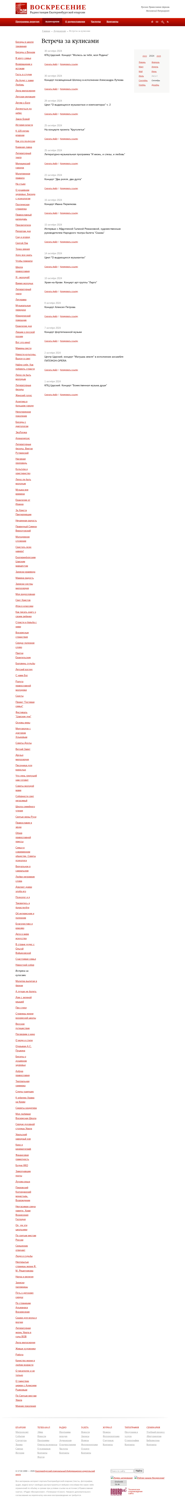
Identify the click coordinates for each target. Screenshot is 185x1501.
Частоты (96, 21)
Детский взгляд (24, 669)
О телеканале (44, 1448)
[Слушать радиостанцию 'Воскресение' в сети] (150, 1477)
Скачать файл (50, 64)
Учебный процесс (156, 1432)
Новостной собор (25, 965)
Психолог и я (23, 897)
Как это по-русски (25, 141)
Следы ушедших (25, 1091)
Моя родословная (25, 594)
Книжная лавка (24, 147)
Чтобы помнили (24, 261)
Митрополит (22, 1432)
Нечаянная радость (26, 520)
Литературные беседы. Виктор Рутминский (24, 448)
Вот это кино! (23, 342)
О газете (85, 1448)
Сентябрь (143, 80)
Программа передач (27, 21)
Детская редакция (25, 96)
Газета (85, 1427)
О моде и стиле (24, 1040)
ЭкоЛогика (21, 432)
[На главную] (152, 22)
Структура (21, 1440)
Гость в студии (24, 74)
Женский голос (24, 395)
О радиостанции (75, 21)
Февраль (156, 62)
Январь (142, 62)
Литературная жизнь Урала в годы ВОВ (23, 1332)
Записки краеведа (25, 571)
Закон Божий (23, 119)
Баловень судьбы (25, 663)
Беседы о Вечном (25, 52)
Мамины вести (23, 348)
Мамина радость (25, 578)
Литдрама (21, 299)
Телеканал (43, 1427)
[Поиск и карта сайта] (162, 22)
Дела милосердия (25, 90)
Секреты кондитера (26, 1108)
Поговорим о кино (25, 1034)
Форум (40, 1457)
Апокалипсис (23, 438)
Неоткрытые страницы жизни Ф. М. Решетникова (26, 1266)
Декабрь (155, 85)
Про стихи (21, 1007)
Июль (141, 76)
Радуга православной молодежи (23, 686)
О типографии (132, 1440)
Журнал (107, 1427)
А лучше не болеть (26, 991)
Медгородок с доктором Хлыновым (23, 733)
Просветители (23, 225)
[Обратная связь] (157, 22)
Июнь (154, 71)
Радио (62, 1427)
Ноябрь (142, 85)
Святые (19, 1448)
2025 (159, 56)
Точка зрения (23, 249)
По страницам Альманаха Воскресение (23, 1307)
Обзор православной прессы (23, 837)
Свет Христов (23, 600)
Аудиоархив (59, 31)
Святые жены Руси (26, 816)
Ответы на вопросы (47, 1444)
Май (141, 71)
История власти (24, 125)
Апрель (155, 67)
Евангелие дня (24, 326)
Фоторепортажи (89, 1444)
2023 (145, 56)
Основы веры (23, 722)
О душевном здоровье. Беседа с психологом (25, 194)
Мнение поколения (26, 1406)
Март (141, 67)
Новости (41, 1436)
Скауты (19, 696)
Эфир (40, 1432)
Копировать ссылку (69, 64)
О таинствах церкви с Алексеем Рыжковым (26, 1385)
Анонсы (85, 1436)
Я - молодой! (23, 277)
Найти (139, 1470)
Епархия (21, 1427)
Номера (85, 1440)
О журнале (108, 1440)
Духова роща (23, 1181)
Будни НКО (22, 1165)
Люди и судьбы (24, 1256)
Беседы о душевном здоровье (21, 1061)
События (20, 1436)
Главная (46, 31)
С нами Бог (22, 675)
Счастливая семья (26, 959)
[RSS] (168, 22)
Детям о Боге (23, 102)
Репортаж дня (23, 231)
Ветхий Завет (23, 749)
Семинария (153, 1427)
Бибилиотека (153, 1440)
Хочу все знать (24, 255)
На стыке (20, 184)
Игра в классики (24, 606)
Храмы (19, 1444)
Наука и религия (24, 1276)
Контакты (112, 21)
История (20, 1452)
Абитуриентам (154, 1436)
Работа (19, 1354)
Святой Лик (22, 243)
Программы (43, 1440)
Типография (132, 1427)
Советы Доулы (24, 743)
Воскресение (58, 7)
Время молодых (24, 283)
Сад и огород (23, 237)
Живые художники (26, 1348)
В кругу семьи (23, 58)
